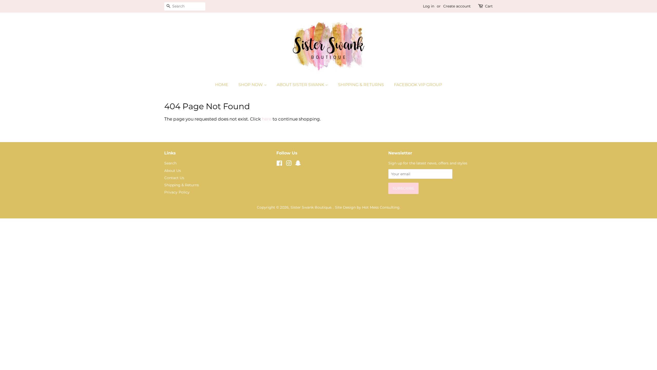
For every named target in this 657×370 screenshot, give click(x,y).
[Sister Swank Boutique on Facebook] (279, 164)
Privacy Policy (177, 192)
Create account (457, 6)
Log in (428, 6)
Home (221, 84)
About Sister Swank (301, 84)
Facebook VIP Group (418, 84)
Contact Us (174, 177)
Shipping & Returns (361, 84)
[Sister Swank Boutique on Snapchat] (298, 164)
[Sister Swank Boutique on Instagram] (289, 164)
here (267, 119)
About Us (172, 170)
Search (170, 163)
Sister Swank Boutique (311, 207)
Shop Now (251, 84)
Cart (489, 6)
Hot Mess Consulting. (381, 207)
